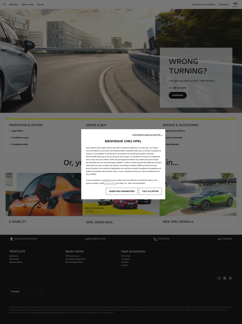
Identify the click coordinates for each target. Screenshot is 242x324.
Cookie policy (110, 183)
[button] (147, 135)
